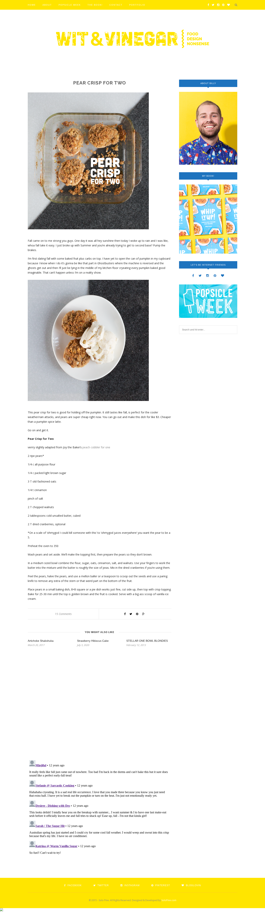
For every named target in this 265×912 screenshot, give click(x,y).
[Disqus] (99, 707)
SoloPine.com (168, 900)
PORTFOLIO (137, 5)
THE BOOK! (95, 5)
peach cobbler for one (96, 447)
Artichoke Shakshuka (41, 640)
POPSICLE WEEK (70, 5)
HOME (32, 5)
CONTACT (115, 5)
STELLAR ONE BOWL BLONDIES (147, 640)
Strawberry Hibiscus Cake (93, 640)
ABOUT (47, 5)
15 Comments (63, 614)
